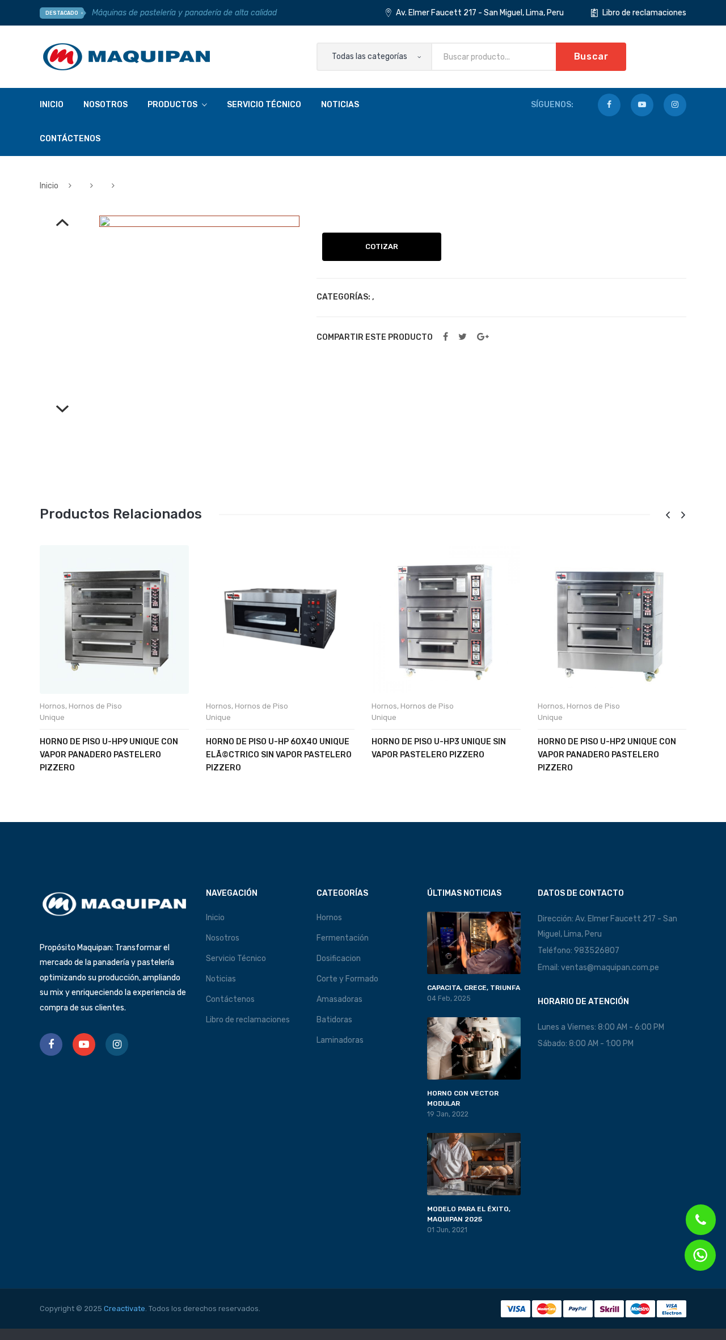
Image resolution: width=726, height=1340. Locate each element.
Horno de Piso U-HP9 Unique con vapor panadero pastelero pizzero (109, 755)
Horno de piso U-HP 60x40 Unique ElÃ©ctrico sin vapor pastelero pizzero (279, 755)
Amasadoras (339, 999)
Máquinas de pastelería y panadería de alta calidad (184, 13)
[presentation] (667, 515)
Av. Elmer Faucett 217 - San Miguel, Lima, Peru (479, 13)
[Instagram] (675, 105)
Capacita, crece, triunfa (473, 988)
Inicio (49, 186)
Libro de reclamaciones (643, 13)
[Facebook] (609, 105)
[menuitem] (52, 105)
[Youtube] (642, 105)
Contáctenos (230, 999)
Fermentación (342, 938)
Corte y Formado (347, 979)
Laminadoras (340, 1040)
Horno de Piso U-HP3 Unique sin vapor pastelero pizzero (439, 748)
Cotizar (381, 246)
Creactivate (124, 1308)
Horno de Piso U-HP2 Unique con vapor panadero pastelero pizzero (607, 755)
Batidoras (334, 1020)
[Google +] (483, 336)
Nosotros (222, 938)
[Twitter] (462, 336)
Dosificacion (338, 958)
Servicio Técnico (236, 958)
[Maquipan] (126, 56)
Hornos (52, 706)
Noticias (221, 979)
